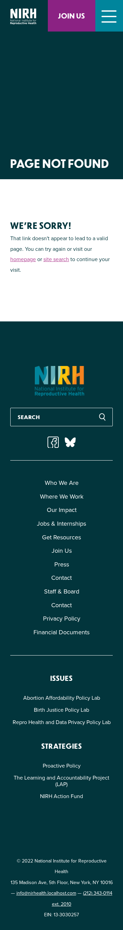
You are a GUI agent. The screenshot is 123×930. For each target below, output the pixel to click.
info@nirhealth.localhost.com (46, 893)
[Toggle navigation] (109, 16)
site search (56, 259)
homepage (23, 259)
